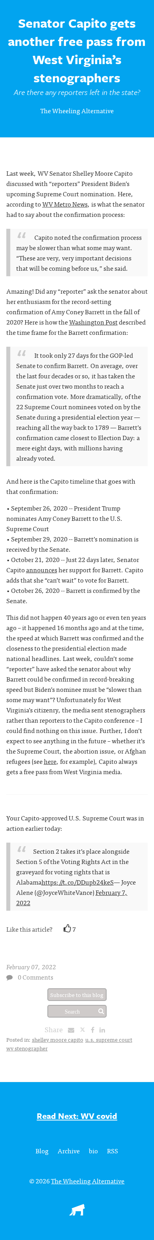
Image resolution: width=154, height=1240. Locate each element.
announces (41, 569)
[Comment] (9, 977)
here (50, 761)
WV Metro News (65, 204)
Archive (69, 1150)
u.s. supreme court (108, 1039)
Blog (42, 1150)
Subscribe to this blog (76, 994)
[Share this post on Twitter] (85, 1029)
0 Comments (35, 977)
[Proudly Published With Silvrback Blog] (77, 1213)
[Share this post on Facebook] (94, 1029)
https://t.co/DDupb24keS (77, 882)
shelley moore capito (57, 1039)
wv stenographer (27, 1048)
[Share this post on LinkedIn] (104, 1029)
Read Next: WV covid (77, 1116)
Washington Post (93, 322)
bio (93, 1150)
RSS (112, 1150)
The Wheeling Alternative (77, 110)
